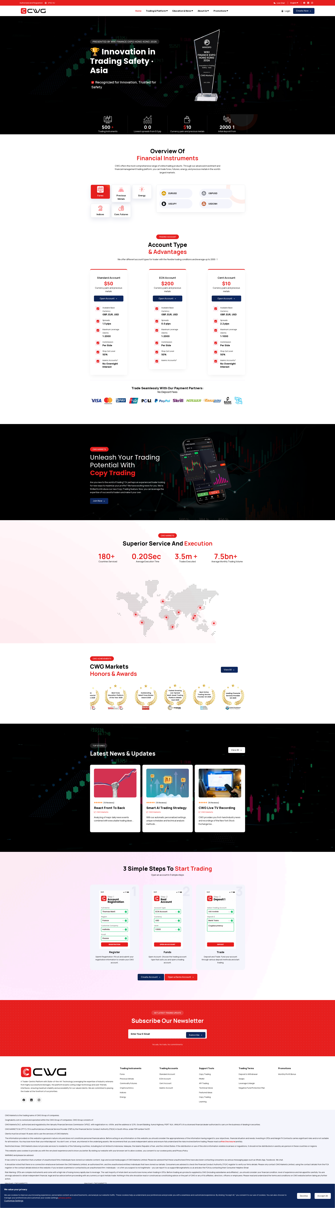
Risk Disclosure (228, 1141)
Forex (122, 1074)
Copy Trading (205, 1074)
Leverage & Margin (247, 1083)
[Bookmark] (133, 802)
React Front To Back (109, 808)
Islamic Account (166, 1088)
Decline (304, 1195)
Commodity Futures (128, 1083)
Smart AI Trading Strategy (166, 808)
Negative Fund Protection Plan (252, 1088)
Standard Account (167, 1074)
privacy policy (64, 1197)
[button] (327, 65)
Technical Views (206, 1088)
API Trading (204, 1083)
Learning (202, 1101)
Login (287, 11)
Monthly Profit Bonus (287, 1074)
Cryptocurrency (126, 1088)
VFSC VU (51, 3)
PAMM (201, 1078)
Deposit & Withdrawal (248, 1074)
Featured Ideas (205, 1092)
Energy (123, 1097)
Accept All (322, 1195)
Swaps (241, 1078)
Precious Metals (127, 1078)
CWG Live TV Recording (217, 808)
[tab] (100, 192)
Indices (123, 1092)
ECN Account (165, 1078)
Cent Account (165, 1083)
